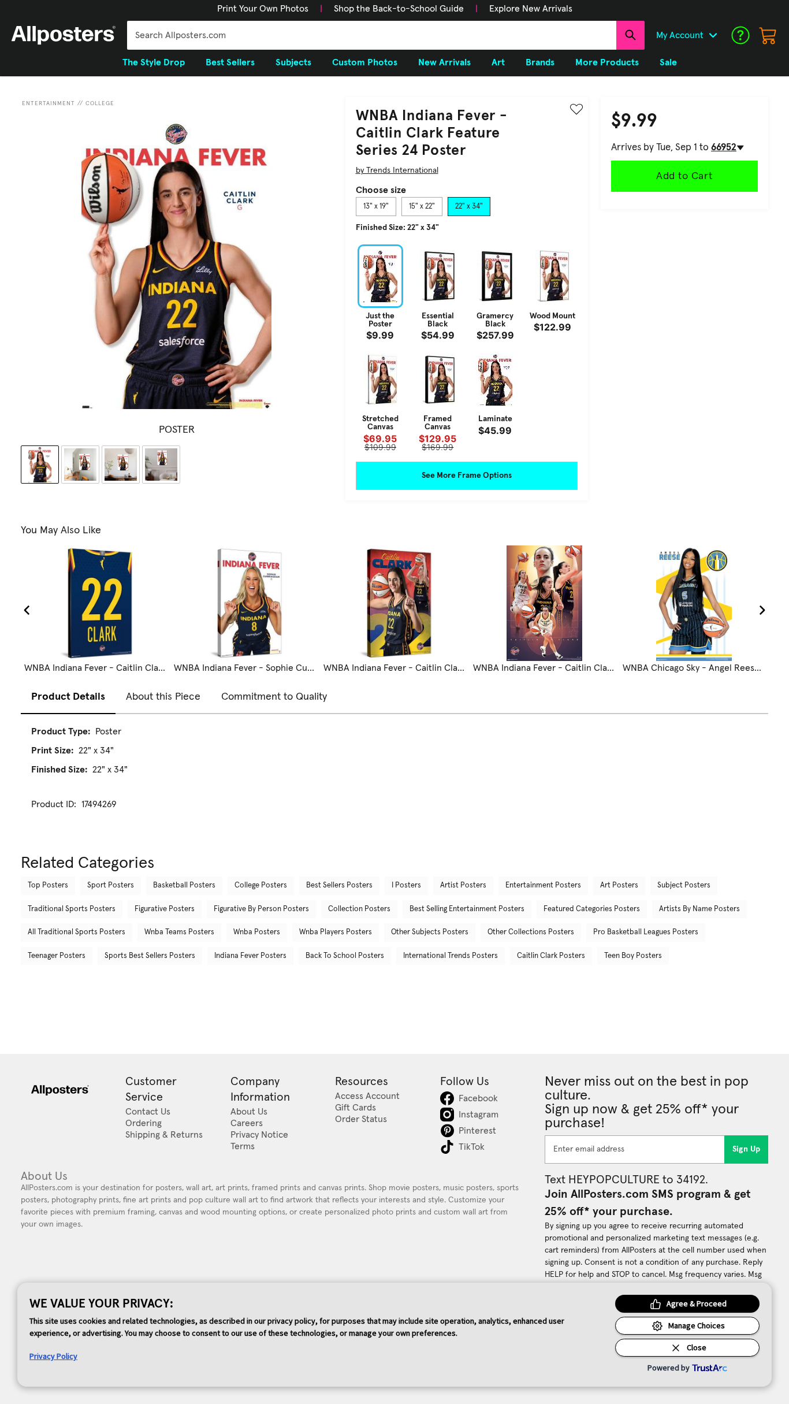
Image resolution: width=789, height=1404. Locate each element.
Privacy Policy (53, 1356)
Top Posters (48, 885)
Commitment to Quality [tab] (274, 697)
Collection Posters (359, 909)
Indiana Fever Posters (250, 956)
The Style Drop (153, 62)
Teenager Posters (56, 956)
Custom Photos (364, 62)
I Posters (406, 885)
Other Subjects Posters (429, 932)
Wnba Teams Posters (179, 932)
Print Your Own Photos (262, 8)
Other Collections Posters (530, 932)
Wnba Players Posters (335, 932)
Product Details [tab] (68, 697)
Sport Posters (110, 885)
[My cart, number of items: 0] (768, 35)
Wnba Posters (256, 932)
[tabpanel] (467, 348)
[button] (262, 8)
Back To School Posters (345, 956)
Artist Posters (463, 885)
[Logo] (64, 35)
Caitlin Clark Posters (551, 956)
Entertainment (48, 103)
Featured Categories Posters (592, 909)
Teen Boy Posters (633, 956)
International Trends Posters (450, 956)
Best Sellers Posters (339, 885)
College (99, 103)
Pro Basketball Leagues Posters (645, 932)
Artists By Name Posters (699, 909)
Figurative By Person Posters (261, 909)
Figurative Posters (165, 909)
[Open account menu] (713, 35)
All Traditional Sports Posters (76, 932)
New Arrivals (444, 62)
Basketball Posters (184, 885)
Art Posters (619, 885)
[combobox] (371, 35)
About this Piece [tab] (163, 697)
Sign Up (746, 1149)
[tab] (376, 207)
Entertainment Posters (543, 885)
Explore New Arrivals (530, 8)
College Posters (261, 885)
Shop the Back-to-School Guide (399, 8)
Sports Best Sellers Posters (150, 956)
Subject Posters (683, 885)
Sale (668, 62)
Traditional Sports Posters (72, 909)
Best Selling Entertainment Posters (467, 909)
